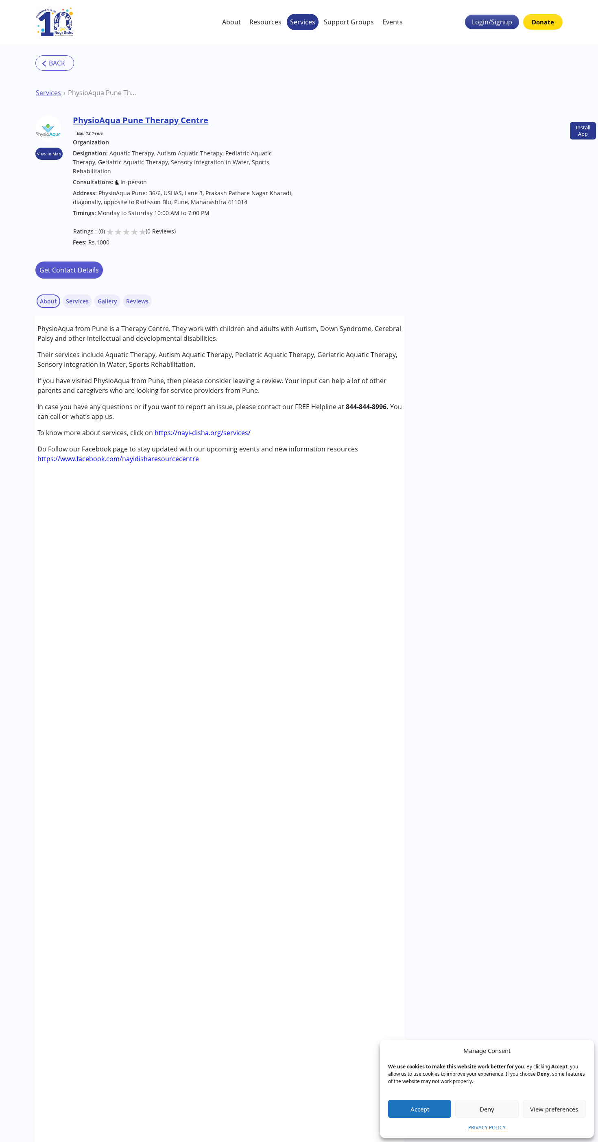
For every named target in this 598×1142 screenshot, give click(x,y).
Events (392, 21)
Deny (487, 1109)
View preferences (554, 1109)
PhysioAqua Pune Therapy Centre (103, 92)
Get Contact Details (69, 270)
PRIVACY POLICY (487, 1127)
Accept (419, 1109)
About (231, 21)
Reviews (137, 301)
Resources (265, 21)
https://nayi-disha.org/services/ (203, 432)
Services (302, 21)
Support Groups (349, 21)
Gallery (107, 301)
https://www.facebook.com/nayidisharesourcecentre (118, 458)
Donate (543, 22)
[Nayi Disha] (54, 22)
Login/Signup (492, 21)
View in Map (49, 154)
